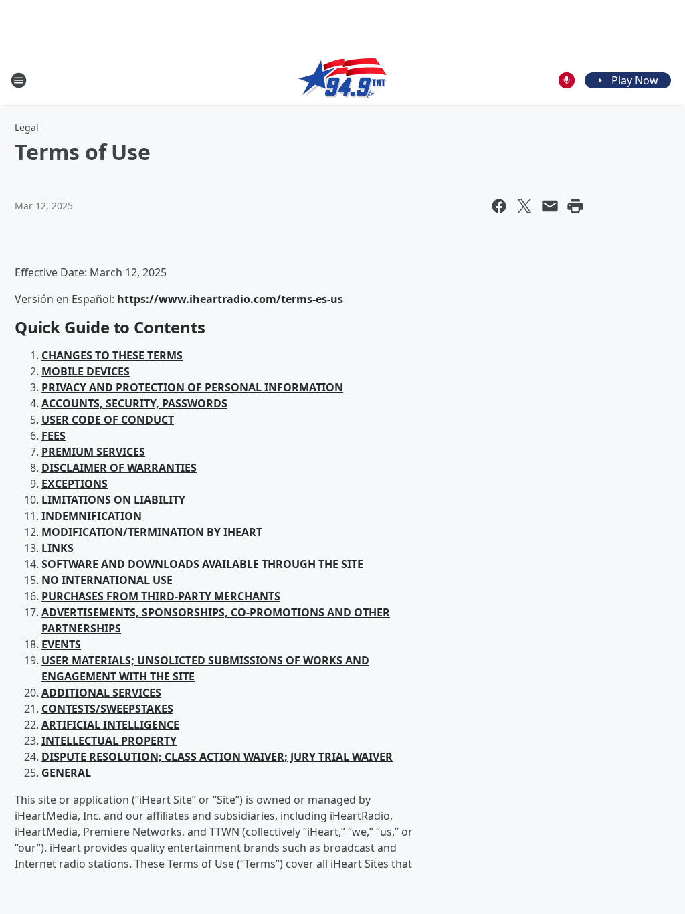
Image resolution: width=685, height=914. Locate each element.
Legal (27, 127)
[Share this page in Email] (550, 206)
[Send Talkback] (567, 80)
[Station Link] (342, 80)
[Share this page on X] (524, 206)
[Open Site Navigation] (19, 80)
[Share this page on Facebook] (499, 206)
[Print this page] (575, 206)
